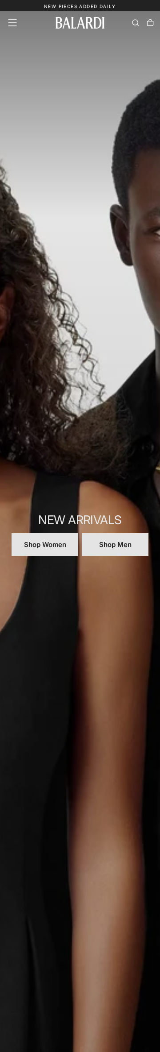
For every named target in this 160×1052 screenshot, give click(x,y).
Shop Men (115, 544)
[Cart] (150, 23)
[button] (12, 22)
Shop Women (45, 544)
